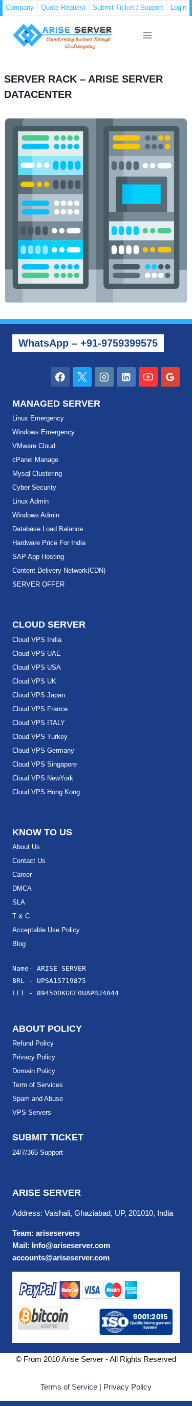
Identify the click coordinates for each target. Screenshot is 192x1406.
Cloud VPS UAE (36, 653)
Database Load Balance (47, 529)
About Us (26, 847)
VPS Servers (31, 1112)
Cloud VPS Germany (43, 750)
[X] (82, 376)
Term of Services (37, 1085)
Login (178, 7)
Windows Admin (35, 515)
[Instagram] (104, 376)
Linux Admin (30, 501)
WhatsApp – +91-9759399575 (88, 343)
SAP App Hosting (38, 556)
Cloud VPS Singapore (44, 764)
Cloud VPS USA (36, 667)
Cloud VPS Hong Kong (46, 792)
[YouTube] (148, 376)
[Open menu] (147, 36)
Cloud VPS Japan (38, 695)
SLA (18, 902)
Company (20, 7)
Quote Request (63, 7)
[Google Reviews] (170, 376)
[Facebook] (60, 376)
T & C (21, 916)
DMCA (22, 888)
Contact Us (29, 861)
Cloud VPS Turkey (40, 736)
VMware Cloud (33, 446)
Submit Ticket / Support (128, 7)
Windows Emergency (43, 432)
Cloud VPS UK (34, 681)
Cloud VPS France (40, 709)
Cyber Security (34, 487)
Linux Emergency (38, 418)
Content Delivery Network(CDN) (58, 570)
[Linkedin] (126, 376)
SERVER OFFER (38, 584)
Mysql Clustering (37, 473)
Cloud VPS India (36, 640)
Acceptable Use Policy (46, 930)
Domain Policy (33, 1071)
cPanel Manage (35, 460)
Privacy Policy (33, 1057)
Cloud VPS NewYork (42, 778)
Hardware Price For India (49, 543)
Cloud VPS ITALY (38, 723)
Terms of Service (68, 1386)
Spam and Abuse (37, 1098)
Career (22, 874)
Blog (19, 944)
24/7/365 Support (37, 1152)
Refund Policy (33, 1043)
